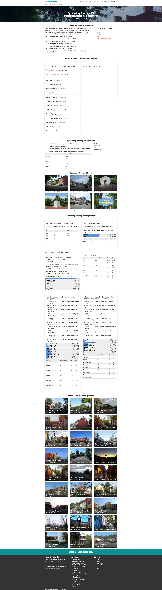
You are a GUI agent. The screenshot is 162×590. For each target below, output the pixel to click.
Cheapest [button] (96, 1)
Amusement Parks (77, 561)
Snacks (51, 1)
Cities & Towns (101, 31)
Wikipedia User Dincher (52, 191)
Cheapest (74, 559)
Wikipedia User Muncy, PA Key (103, 210)
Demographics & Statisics (104, 38)
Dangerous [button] (106, 1)
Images (99, 34)
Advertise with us (101, 561)
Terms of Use (100, 567)
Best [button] (86, 1)
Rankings (74, 583)
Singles (74, 586)
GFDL (111, 191)
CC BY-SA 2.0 (112, 210)
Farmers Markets (77, 572)
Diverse (74, 568)
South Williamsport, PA (54, 74)
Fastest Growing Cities (78, 574)
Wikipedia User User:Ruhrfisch (103, 191)
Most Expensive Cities (78, 579)
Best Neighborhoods (78, 563)
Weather (99, 32)
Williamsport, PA (52, 70)
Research (74, 581)
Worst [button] (101, 1)
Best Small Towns (77, 567)
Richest (74, 585)
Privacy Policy (101, 565)
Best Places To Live (77, 565)
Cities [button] (81, 1)
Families (74, 570)
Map (98, 36)
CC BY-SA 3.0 (60, 191)
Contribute (100, 563)
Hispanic (74, 577)
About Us (113, 1)
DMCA (98, 568)
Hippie (74, 576)
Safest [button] (90, 1)
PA (50, 4)
